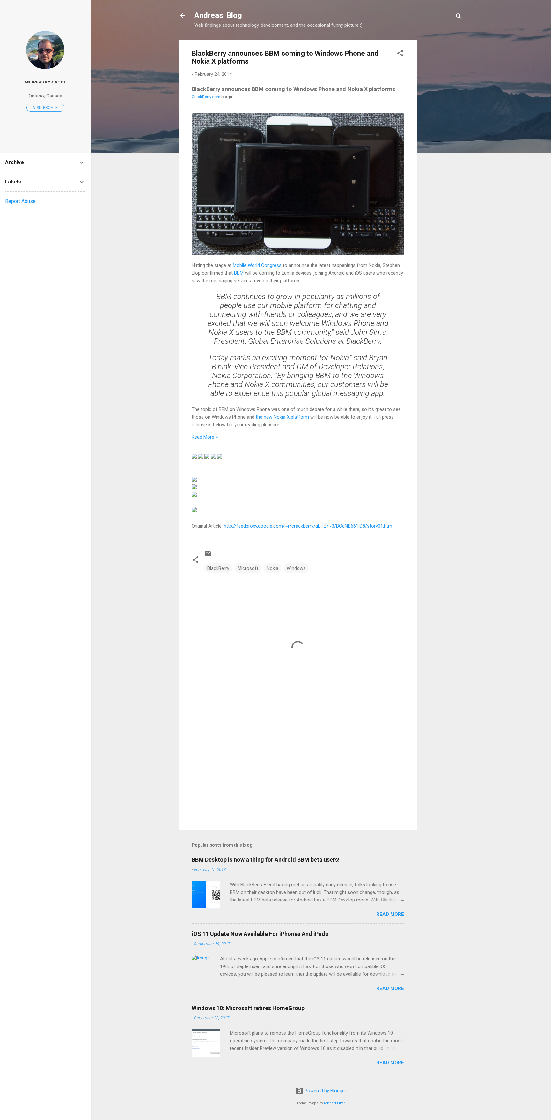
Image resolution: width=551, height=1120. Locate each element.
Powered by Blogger (324, 1091)
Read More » (205, 437)
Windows (296, 568)
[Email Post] (208, 555)
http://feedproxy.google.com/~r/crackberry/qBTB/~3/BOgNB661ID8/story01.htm (308, 526)
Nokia (272, 568)
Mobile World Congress (257, 265)
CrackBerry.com (206, 96)
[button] (400, 54)
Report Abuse (20, 201)
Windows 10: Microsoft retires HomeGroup (248, 1008)
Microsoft (248, 568)
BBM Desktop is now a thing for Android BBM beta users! (266, 859)
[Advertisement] (442, 135)
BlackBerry (218, 568)
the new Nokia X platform (282, 417)
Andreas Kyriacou (45, 81)
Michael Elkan (335, 1103)
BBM (239, 273)
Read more (390, 914)
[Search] (459, 17)
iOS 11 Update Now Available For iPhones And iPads (260, 933)
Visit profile (45, 107)
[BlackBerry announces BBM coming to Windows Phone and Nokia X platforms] (298, 253)
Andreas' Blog (218, 15)
